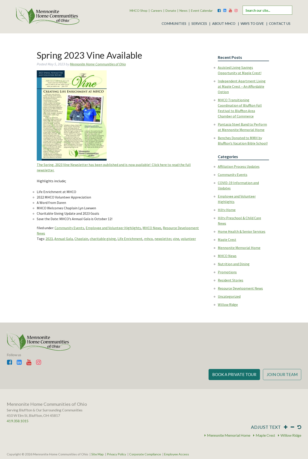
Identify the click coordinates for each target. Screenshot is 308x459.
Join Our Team (282, 374)
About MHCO (223, 23)
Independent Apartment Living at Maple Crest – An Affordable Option (242, 86)
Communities (174, 23)
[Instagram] (236, 9)
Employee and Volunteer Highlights (113, 228)
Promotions (227, 272)
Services (199, 23)
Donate (170, 10)
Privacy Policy (116, 454)
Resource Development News (240, 288)
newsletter (162, 238)
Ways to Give (252, 23)
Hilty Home (227, 210)
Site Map (97, 454)
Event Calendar (202, 10)
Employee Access (176, 454)
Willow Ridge (228, 304)
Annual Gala (63, 238)
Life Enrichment (130, 238)
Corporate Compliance (145, 454)
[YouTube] (230, 9)
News (183, 10)
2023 (49, 238)
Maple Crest (227, 239)
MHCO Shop (138, 10)
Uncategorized (229, 296)
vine (176, 238)
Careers (156, 10)
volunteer (188, 238)
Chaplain (81, 238)
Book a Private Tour (234, 374)
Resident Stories (230, 280)
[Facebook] (219, 9)
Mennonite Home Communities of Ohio (98, 64)
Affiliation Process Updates (239, 166)
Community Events (69, 228)
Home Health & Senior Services (241, 231)
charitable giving (103, 238)
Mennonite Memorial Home (239, 247)
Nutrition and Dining (234, 264)
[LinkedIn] (224, 9)
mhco (148, 238)
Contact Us (279, 23)
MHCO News (152, 228)
